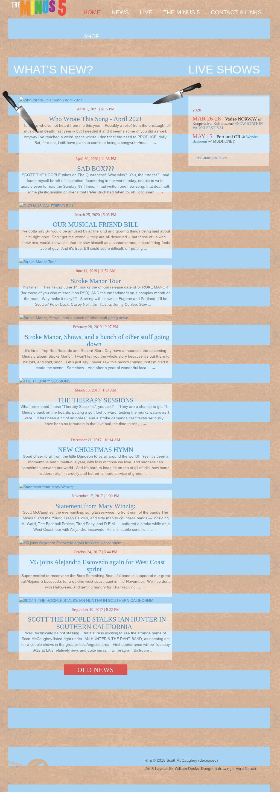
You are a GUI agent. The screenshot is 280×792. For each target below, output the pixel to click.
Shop (91, 36)
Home (92, 12)
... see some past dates (209, 158)
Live (146, 12)
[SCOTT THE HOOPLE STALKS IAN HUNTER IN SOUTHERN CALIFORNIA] (86, 600)
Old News (95, 669)
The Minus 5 (181, 12)
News (120, 12)
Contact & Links (236, 12)
